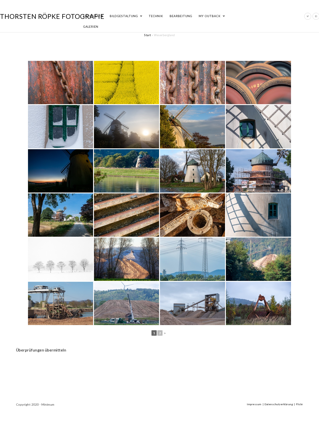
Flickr (299, 404)
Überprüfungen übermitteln (41, 350)
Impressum (254, 404)
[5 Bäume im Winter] (60, 259)
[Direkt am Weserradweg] (192, 126)
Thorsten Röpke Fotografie (52, 16)
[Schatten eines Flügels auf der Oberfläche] (258, 215)
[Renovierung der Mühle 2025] (258, 171)
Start (147, 35)
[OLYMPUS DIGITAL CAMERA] (258, 82)
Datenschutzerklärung (279, 404)
